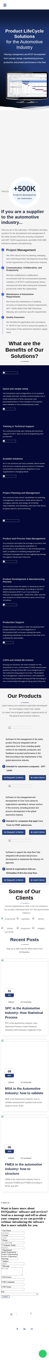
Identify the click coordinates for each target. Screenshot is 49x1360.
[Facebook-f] (17, 1329)
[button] (5, 5)
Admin (11, 1002)
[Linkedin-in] (24, 1329)
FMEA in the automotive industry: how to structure (23, 1169)
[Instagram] (32, 1329)
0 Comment (26, 1002)
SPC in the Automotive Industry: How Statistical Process (24, 1012)
